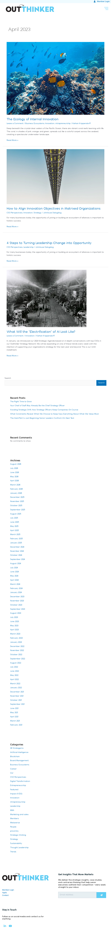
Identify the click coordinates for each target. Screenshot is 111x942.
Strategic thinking (18, 835)
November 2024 (17, 551)
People (13, 827)
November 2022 (17, 650)
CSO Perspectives (14, 213)
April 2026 (14, 481)
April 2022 (14, 680)
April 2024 (14, 580)
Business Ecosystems (34, 124)
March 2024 (15, 584)
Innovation (49, 124)
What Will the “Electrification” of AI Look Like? (41, 332)
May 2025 (14, 526)
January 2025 (16, 543)
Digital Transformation (20, 781)
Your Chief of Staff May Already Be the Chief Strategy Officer (37, 406)
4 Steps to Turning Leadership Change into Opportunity (49, 243)
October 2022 (16, 655)
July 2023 (14, 617)
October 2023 (16, 605)
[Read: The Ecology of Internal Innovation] (55, 78)
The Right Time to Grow (21, 402)
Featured (14, 790)
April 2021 (14, 717)
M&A (12, 810)
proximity (14, 831)
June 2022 (14, 671)
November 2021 (16, 696)
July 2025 (14, 518)
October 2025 (16, 506)
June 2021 (14, 708)
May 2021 (14, 713)
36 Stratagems (17, 748)
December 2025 (17, 497)
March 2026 (15, 485)
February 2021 (16, 725)
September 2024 (17, 559)
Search (8, 378)
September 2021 (17, 704)
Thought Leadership (19, 848)
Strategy (37, 213)
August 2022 (15, 663)
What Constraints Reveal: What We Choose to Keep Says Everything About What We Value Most (54, 414)
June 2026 (14, 473)
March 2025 (15, 535)
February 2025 (16, 539)
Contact (5, 895)
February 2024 (16, 588)
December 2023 (17, 597)
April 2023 (14, 630)
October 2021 (16, 700)
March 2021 (15, 721)
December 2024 (17, 547)
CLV (11, 773)
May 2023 (14, 626)
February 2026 (16, 489)
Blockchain (15, 757)
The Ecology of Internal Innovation (32, 119)
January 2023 (16, 642)
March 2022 (15, 684)
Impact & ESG (16, 794)
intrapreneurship (63, 124)
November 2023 (17, 601)
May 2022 (14, 675)
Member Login (8, 890)
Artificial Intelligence (19, 752)
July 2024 (14, 568)
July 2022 (14, 667)
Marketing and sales (19, 815)
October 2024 (16, 555)
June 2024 (14, 572)
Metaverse (15, 823)
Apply (4, 893)
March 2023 (15, 634)
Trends (13, 852)
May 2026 (14, 477)
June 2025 (14, 522)
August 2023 (15, 613)
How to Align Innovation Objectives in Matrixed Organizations (53, 208)
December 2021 (17, 692)
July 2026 (14, 468)
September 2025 (17, 510)
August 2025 (15, 514)
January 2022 (16, 688)
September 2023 (17, 609)
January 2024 (16, 593)
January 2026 (16, 493)
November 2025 (17, 501)
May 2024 (14, 576)
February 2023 (16, 638)
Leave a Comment (15, 124)
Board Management (19, 761)
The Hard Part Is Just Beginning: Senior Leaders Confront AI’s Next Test (42, 418)
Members (14, 819)
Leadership (28, 247)
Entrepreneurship (18, 786)
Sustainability (16, 843)
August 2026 (15, 464)
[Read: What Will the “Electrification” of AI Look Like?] (46, 299)
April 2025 (14, 531)
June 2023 (14, 622)
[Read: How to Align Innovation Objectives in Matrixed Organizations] (55, 177)
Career (13, 769)
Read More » (12, 140)
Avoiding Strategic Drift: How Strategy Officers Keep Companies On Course (44, 410)
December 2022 (17, 646)
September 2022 (17, 659)
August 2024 (15, 564)
